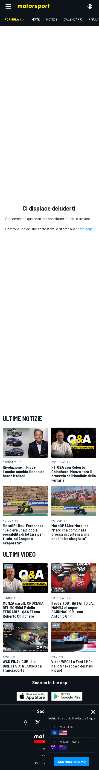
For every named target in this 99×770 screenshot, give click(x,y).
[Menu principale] (8, 6)
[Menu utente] (89, 6)
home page (84, 228)
